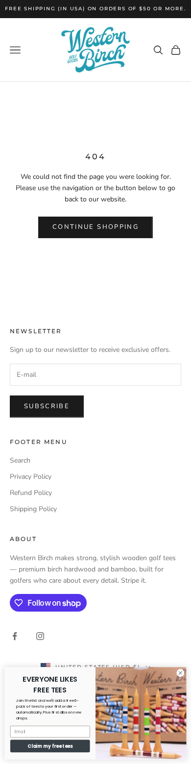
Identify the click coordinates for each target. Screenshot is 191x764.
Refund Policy (31, 492)
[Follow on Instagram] (40, 636)
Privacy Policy (30, 476)
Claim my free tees (49, 746)
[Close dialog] (180, 673)
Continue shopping (95, 226)
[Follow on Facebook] (15, 636)
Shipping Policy (33, 509)
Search (20, 460)
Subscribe (47, 406)
